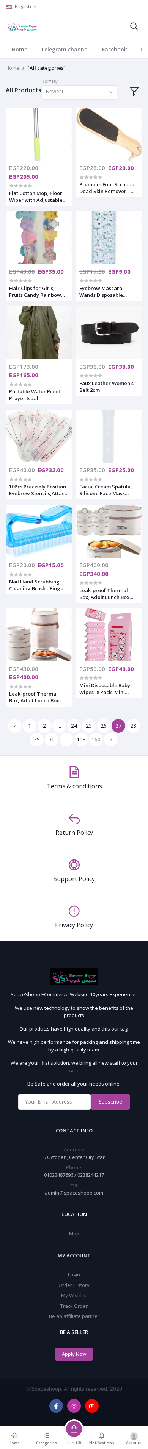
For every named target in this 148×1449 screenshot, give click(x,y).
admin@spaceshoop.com (74, 1192)
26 (104, 725)
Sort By (49, 81)
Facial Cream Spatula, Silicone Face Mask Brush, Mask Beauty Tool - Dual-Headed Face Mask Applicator (108, 490)
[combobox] (79, 92)
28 (133, 725)
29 (37, 739)
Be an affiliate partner (74, 1316)
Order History (74, 1285)
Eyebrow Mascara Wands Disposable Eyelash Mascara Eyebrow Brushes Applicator (101, 291)
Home (19, 49)
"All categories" (46, 67)
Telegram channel (65, 49)
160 (96, 739)
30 (52, 739)
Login (74, 1274)
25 (89, 725)
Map (74, 1233)
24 (74, 725)
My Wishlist (74, 1295)
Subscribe (110, 1101)
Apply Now (74, 1354)
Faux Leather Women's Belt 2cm (106, 386)
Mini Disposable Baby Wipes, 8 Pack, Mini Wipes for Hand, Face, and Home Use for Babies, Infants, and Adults (105, 689)
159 (81, 739)
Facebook (114, 49)
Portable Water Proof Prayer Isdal (34, 395)
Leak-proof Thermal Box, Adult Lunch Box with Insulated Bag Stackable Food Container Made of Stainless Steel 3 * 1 (34, 697)
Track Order (74, 1305)
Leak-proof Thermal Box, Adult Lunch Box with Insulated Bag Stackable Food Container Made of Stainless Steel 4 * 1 (104, 594)
